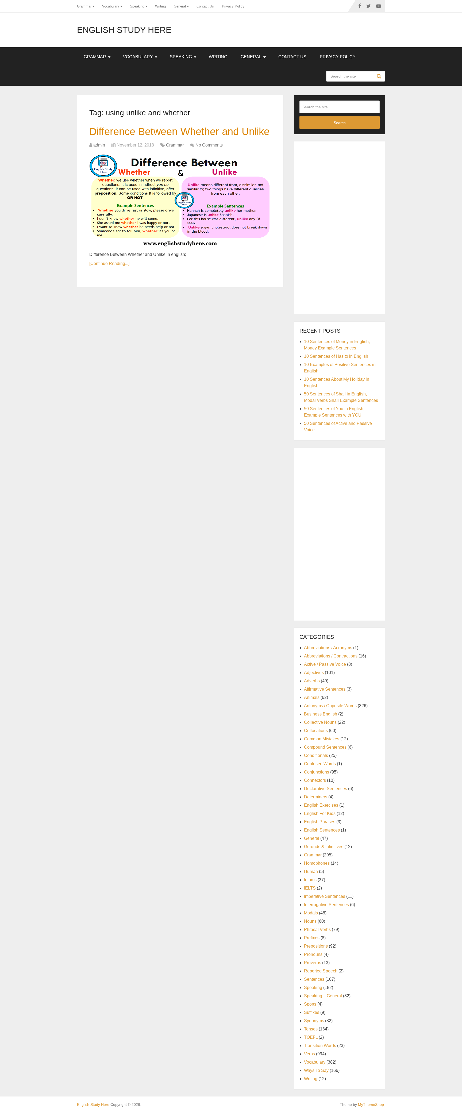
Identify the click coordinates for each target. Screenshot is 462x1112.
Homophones (317, 863)
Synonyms (314, 1020)
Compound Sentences (325, 747)
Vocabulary (110, 6)
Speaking (137, 6)
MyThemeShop (371, 1104)
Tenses (311, 1029)
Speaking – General (323, 996)
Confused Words (320, 763)
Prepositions (316, 946)
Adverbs (312, 681)
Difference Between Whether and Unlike (179, 131)
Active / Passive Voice (325, 664)
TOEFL (311, 1037)
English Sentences (322, 830)
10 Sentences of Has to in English (336, 356)
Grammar (84, 6)
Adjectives (314, 672)
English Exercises (321, 805)
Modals (311, 913)
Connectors (315, 780)
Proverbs (312, 962)
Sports (310, 1004)
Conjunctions (316, 772)
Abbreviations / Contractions (330, 656)
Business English (320, 714)
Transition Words (320, 1045)
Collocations (316, 730)
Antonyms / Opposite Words (330, 705)
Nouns (310, 921)
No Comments (209, 145)
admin (99, 145)
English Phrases (319, 821)
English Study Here (124, 30)
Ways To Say (316, 1070)
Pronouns (313, 954)
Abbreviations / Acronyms (328, 647)
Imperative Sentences (324, 896)
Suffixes (311, 1012)
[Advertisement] (339, 227)
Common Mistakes (321, 739)
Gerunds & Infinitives (323, 846)
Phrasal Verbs (317, 929)
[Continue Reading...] (109, 263)
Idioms (310, 880)
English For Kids (320, 813)
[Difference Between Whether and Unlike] (180, 200)
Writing (160, 6)
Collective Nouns (320, 722)
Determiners (315, 797)
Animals (311, 697)
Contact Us (205, 6)
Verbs (309, 1054)
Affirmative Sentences (324, 689)
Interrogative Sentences (326, 904)
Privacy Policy (233, 6)
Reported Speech (320, 971)
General (180, 6)
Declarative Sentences (325, 788)
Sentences (314, 979)
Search (379, 76)
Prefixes (311, 938)
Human (311, 871)
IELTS (310, 888)
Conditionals (316, 755)
